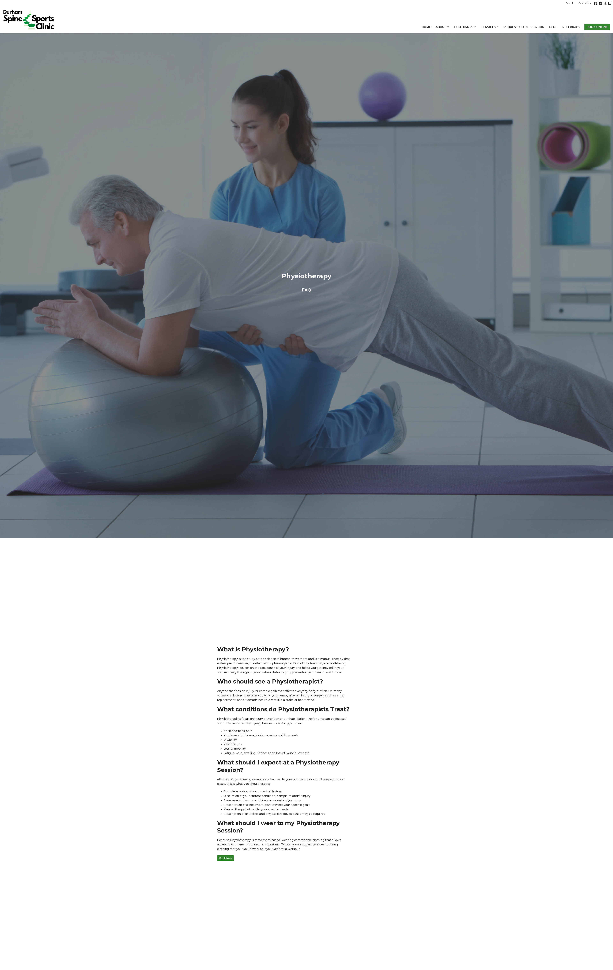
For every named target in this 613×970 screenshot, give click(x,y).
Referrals (571, 27)
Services (488, 27)
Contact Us (584, 3)
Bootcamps (463, 27)
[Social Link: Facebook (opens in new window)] (595, 3)
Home (426, 27)
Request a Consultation (524, 27)
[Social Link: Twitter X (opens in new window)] (605, 3)
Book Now (225, 858)
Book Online (597, 27)
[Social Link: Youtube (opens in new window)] (609, 3)
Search (570, 3)
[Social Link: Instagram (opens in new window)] (600, 3)
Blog (553, 27)
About (441, 27)
